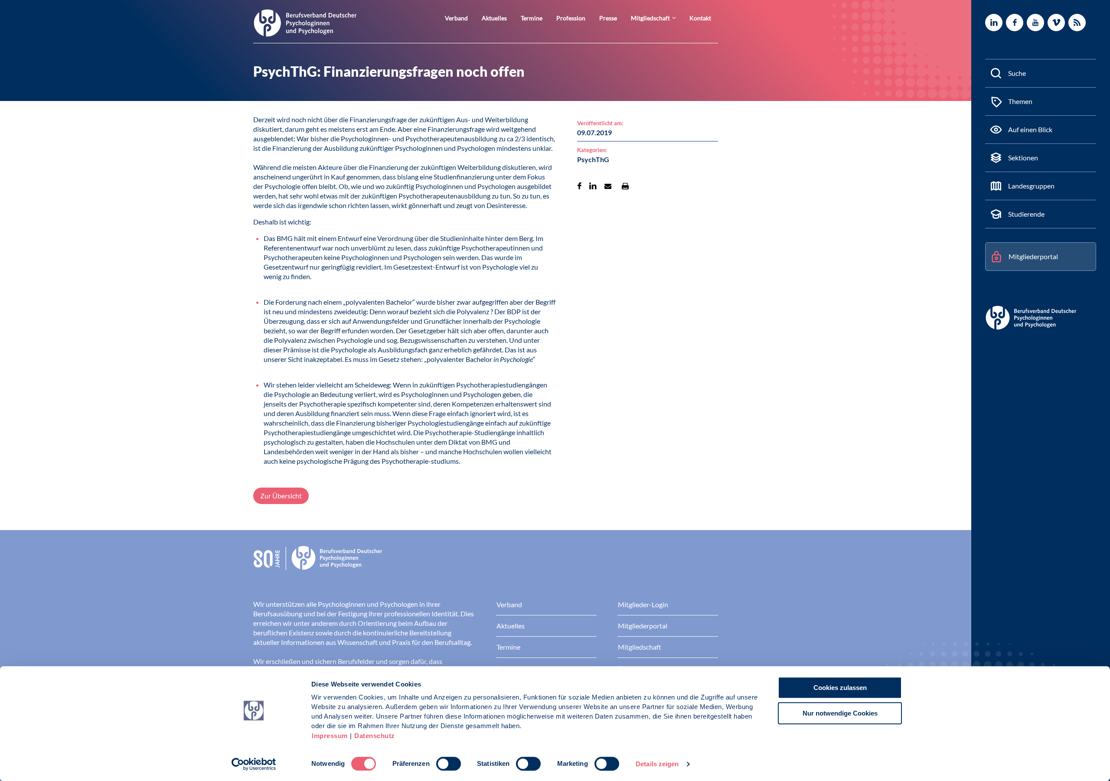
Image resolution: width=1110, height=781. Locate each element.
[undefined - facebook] (1014, 22)
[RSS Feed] (1077, 22)
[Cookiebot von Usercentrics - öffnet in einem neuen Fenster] (254, 764)
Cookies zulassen (840, 687)
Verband (456, 18)
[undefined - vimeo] (1056, 22)
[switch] (448, 764)
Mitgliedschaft (650, 18)
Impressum (330, 735)
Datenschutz (374, 735)
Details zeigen (657, 764)
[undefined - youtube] (1035, 22)
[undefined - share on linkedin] (593, 186)
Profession (570, 18)
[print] (625, 186)
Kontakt (700, 18)
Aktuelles (494, 18)
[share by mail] (608, 186)
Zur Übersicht (281, 495)
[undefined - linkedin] (993, 22)
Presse (608, 18)
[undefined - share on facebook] (579, 186)
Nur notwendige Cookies (840, 713)
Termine (531, 18)
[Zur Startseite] (305, 22)
